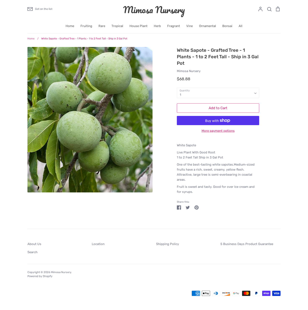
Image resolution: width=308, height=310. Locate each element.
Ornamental (207, 26)
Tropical (117, 26)
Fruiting (86, 26)
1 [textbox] (180, 95)
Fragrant (173, 26)
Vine (189, 26)
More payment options (218, 131)
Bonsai (227, 26)
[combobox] (218, 93)
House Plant (138, 26)
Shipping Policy (167, 244)
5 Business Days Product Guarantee (246, 244)
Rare (101, 26)
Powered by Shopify (39, 276)
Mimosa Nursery (154, 10)
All (240, 26)
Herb (157, 26)
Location (98, 244)
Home (70, 26)
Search (32, 252)
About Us (34, 244)
